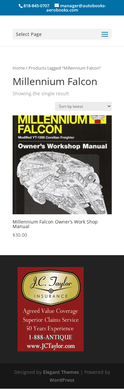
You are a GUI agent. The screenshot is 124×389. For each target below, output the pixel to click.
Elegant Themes (61, 372)
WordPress (62, 380)
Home (19, 68)
